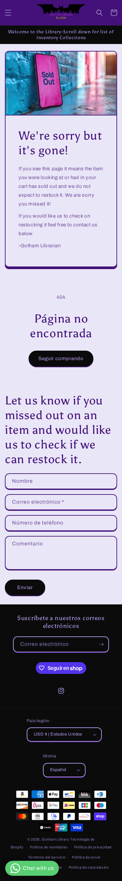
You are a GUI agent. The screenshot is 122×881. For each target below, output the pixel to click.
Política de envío (86, 857)
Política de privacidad (93, 847)
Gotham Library (55, 839)
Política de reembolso (49, 847)
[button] (8, 13)
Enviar (25, 587)
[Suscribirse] (101, 644)
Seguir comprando (61, 358)
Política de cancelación (89, 867)
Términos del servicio (47, 857)
